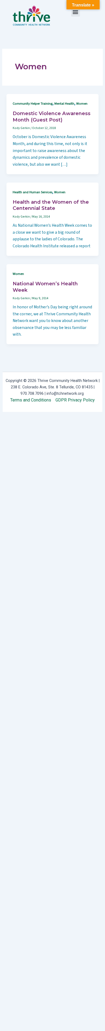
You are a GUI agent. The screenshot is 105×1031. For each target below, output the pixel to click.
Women (82, 103)
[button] (75, 12)
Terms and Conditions (30, 400)
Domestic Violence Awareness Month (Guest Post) (51, 116)
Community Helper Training (32, 103)
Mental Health (64, 103)
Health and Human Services (32, 192)
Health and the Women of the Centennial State (51, 205)
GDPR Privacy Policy (75, 400)
